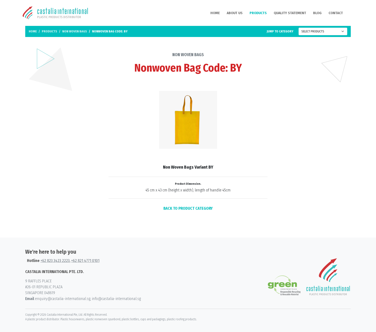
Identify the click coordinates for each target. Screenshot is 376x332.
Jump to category (280, 31)
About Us (235, 13)
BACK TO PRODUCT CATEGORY (188, 208)
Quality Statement (290, 13)
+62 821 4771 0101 (85, 260)
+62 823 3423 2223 (55, 260)
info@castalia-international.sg (116, 298)
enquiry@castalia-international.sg (62, 298)
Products (258, 13)
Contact (336, 13)
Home (215, 13)
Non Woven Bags (74, 31)
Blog (317, 13)
